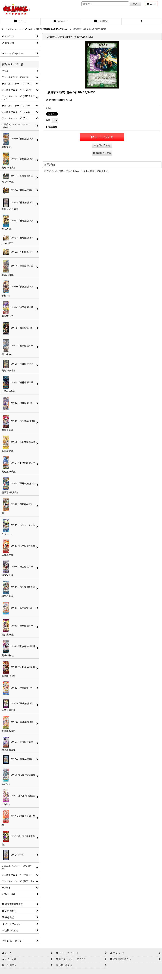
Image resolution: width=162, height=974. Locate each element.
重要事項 (52, 127)
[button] (142, 21)
